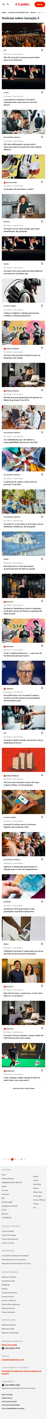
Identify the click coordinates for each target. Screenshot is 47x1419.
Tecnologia (37, 1196)
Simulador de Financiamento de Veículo (16, 1263)
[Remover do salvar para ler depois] (42, 50)
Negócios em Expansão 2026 (19, 12)
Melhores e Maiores (9, 1325)
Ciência (36, 1204)
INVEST (4, 12)
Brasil (4, 1186)
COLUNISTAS (6, 1218)
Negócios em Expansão (10, 1333)
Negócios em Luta (8, 1308)
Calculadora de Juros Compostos (14, 1260)
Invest (4, 1210)
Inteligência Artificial (9, 1206)
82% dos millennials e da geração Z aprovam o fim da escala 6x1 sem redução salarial (23, 147)
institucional (7, 1394)
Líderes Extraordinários (11, 1304)
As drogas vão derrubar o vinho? (19, 189)
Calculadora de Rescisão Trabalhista (15, 1256)
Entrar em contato (9, 1345)
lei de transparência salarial (13, 1408)
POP (34, 1208)
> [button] (24, 1159)
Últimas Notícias (8, 1179)
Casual (35, 1180)
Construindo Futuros (9, 1293)
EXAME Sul (6, 1285)
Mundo (35, 1176)
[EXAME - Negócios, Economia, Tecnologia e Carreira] (23, 4)
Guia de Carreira (8, 1243)
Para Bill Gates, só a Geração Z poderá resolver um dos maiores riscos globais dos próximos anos (22, 698)
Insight (33, 12)
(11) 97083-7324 (12, 1385)
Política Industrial (8, 1312)
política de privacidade (11, 1405)
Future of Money (39, 1200)
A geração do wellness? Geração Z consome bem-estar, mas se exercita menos (20, 102)
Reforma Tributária (9, 1277)
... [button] (18, 1159)
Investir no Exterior (9, 1300)
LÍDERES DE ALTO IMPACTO (12, 1183)
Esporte (36, 1188)
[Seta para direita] (41, 12)
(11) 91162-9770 (12, 1348)
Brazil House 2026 (8, 1281)
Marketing (37, 1184)
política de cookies (9, 1401)
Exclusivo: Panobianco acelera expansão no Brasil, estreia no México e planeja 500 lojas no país (23, 611)
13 (21, 1159)
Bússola (17, 137)
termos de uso (7, 1398)
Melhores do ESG (8, 1329)
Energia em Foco (8, 1297)
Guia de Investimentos (10, 1239)
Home (4, 1175)
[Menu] (3, 4)
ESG (3, 1198)
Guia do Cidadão (8, 1231)
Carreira (5, 1190)
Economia (5, 1194)
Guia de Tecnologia (9, 1235)
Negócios (5, 1214)
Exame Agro (37, 1192)
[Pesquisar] (8, 4)
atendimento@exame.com (13, 1360)
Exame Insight (7, 1202)
